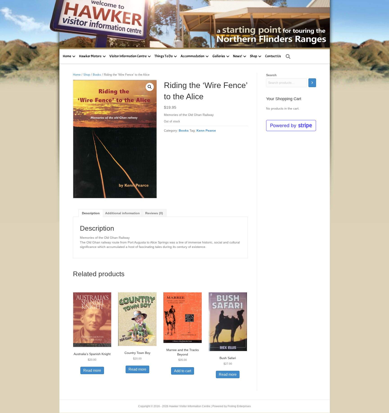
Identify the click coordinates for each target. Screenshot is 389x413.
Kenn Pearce (206, 130)
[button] (74, 56)
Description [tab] (91, 213)
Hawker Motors (90, 56)
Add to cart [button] (182, 371)
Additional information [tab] (122, 213)
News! (237, 56)
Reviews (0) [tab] (154, 213)
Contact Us (273, 56)
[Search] (312, 82)
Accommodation (192, 56)
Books (97, 74)
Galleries (218, 56)
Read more (92, 370)
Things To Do (163, 56)
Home (67, 56)
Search (271, 75)
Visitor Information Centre (128, 56)
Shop (253, 56)
